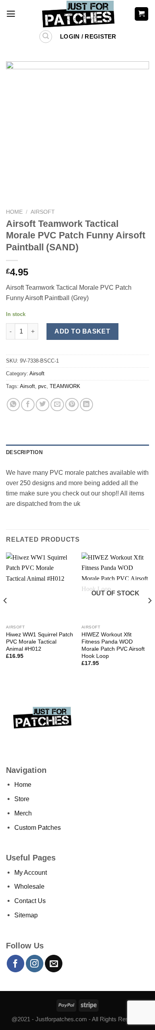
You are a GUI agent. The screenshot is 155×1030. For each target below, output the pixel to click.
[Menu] (11, 14)
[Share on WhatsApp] (13, 405)
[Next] (149, 616)
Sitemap (26, 915)
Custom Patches (37, 827)
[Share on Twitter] (42, 405)
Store (21, 798)
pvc (42, 386)
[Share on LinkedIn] (86, 405)
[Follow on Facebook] (15, 963)
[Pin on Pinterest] (72, 405)
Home (14, 212)
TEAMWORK (65, 386)
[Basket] (141, 13)
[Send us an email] (53, 963)
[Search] (45, 36)
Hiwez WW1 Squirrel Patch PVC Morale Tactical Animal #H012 (39, 641)
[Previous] (6, 616)
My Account (30, 872)
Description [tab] (24, 452)
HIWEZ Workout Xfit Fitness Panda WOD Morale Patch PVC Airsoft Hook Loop (113, 645)
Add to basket (82, 331)
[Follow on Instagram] (34, 963)
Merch (23, 813)
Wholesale (29, 886)
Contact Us (30, 900)
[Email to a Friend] (57, 405)
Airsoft (43, 212)
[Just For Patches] (77, 14)
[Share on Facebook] (28, 405)
